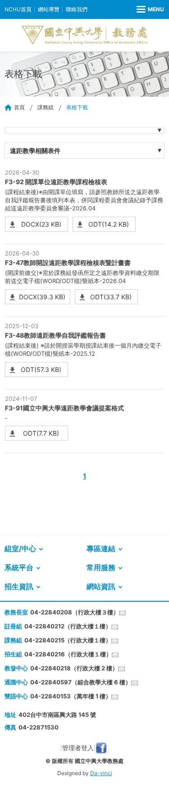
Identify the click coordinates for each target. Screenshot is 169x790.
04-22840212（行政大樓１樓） (67, 626)
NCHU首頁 (18, 9)
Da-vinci (101, 773)
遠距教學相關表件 (35, 150)
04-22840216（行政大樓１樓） (68, 654)
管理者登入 (78, 748)
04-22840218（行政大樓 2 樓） (74, 668)
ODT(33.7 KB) (111, 297)
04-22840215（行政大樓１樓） (67, 640)
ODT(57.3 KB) (41, 369)
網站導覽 (48, 9)
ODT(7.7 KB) (41, 433)
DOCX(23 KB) (41, 224)
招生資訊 (19, 586)
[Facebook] (101, 748)
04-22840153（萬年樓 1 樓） (70, 696)
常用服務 (101, 567)
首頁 (19, 107)
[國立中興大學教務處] (85, 35)
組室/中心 (20, 548)
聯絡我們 (76, 9)
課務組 (45, 107)
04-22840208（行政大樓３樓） (74, 612)
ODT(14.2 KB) (108, 224)
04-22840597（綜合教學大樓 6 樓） (80, 682)
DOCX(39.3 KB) (42, 297)
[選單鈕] (150, 9)
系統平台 (19, 567)
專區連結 (101, 548)
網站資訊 (101, 586)
